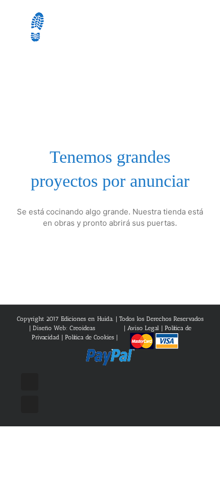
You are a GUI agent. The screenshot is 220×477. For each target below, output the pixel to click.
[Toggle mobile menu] (200, 20)
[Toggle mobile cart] (182, 20)
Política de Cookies (89, 337)
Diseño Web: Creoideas (64, 328)
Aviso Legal (144, 328)
